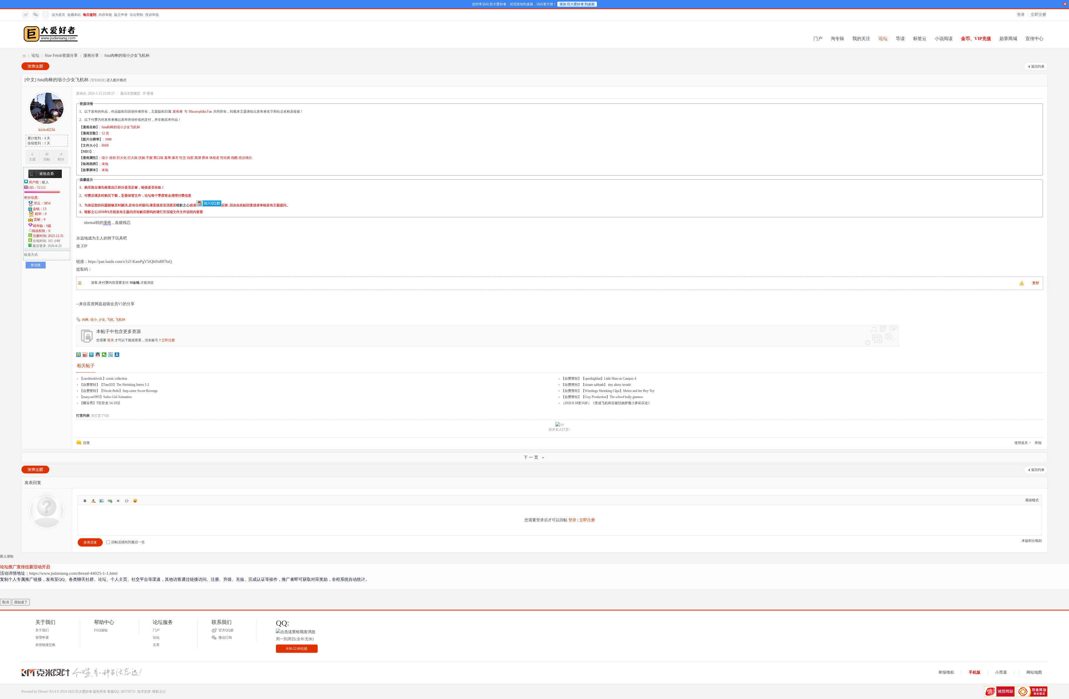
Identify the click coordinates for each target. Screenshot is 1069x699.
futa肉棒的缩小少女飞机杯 (126, 55)
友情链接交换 (45, 645)
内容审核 (105, 15)
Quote (118, 500)
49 (46, 154)
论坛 (883, 38)
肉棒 (85, 320)
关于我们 (42, 630)
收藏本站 (74, 15)
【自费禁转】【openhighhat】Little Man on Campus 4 (598, 379)
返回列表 (1038, 66)
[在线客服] (45, 14)
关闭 (1065, 4)
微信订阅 (225, 637)
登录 (1021, 15)
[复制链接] (98, 80)
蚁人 (45, 182)
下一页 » (534, 457)
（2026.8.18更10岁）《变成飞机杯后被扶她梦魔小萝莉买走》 (606, 403)
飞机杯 (120, 320)
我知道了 (21, 602)
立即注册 (1038, 15)
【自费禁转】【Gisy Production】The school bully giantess (602, 397)
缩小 (93, 320)
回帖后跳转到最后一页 (128, 542)
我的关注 (861, 38)
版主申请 (121, 15)
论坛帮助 (136, 15)
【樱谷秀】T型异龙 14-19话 (100, 403)
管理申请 (42, 637)
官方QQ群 (226, 630)
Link (110, 500)
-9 (61, 154)
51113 (41, 188)
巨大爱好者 (23, 55)
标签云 (919, 38)
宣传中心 (1034, 38)
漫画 (107, 223)
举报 (1038, 443)
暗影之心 (183, 205)
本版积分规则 (1032, 541)
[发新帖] (35, 66)
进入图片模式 (116, 80)
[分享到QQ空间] (78, 354)
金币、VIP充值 (976, 38)
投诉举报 (152, 15)
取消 (5, 602)
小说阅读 (944, 38)
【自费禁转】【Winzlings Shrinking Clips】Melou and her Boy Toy (607, 391)
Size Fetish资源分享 (61, 55)
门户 (817, 38)
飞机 (110, 320)
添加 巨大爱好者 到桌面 (577, 4)
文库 (156, 645)
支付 (1035, 283)
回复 (86, 443)
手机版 (974, 672)
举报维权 (946, 672)
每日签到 (89, 15)
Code (126, 500)
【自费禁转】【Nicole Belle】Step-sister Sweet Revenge (119, 391)
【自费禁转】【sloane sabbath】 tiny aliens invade (596, 385)
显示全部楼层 (130, 93)
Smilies (135, 500)
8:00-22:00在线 (296, 649)
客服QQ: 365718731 (121, 691)
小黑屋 (1001, 672)
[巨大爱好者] (50, 41)
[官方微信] (35, 14)
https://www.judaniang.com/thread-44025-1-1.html (73, 573)
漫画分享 (91, 55)
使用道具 (1021, 443)
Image (101, 500)
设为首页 (58, 15)
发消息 (36, 265)
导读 (900, 38)
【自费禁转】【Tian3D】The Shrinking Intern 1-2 (114, 385)
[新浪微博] (25, 14)
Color (93, 500)
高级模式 (1032, 500)
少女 (102, 320)
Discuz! (43, 691)
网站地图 (1034, 672)
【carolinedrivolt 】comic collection (103, 379)
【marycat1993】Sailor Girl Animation (106, 397)
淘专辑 (837, 38)
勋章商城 (1008, 38)
